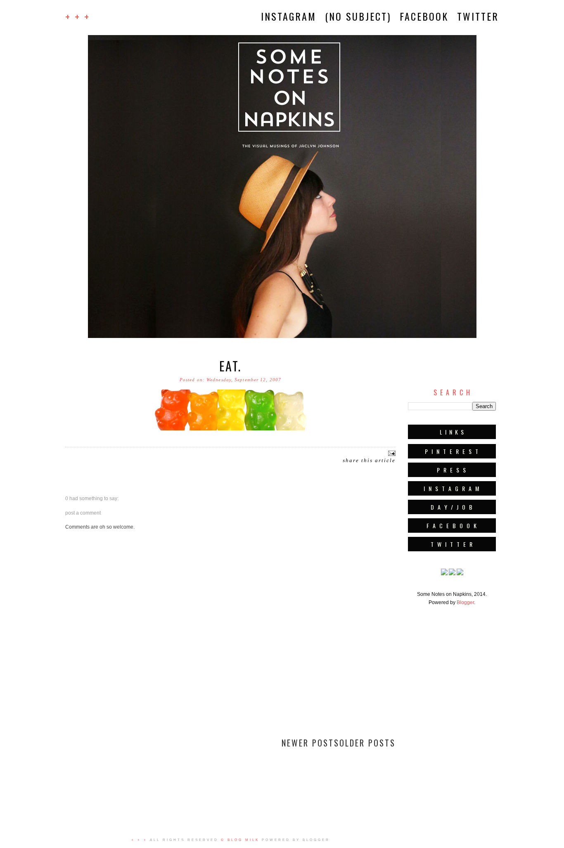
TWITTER (478, 16)
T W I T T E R (452, 544)
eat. (230, 366)
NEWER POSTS (310, 743)
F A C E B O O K (452, 525)
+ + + (77, 16)
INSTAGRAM (288, 16)
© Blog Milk (240, 840)
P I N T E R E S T (452, 451)
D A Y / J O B (452, 507)
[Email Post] (391, 453)
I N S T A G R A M (452, 488)
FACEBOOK (424, 16)
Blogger (465, 602)
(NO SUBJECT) (358, 16)
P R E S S (452, 469)
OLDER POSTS (367, 743)
